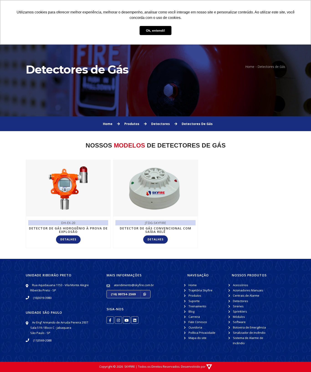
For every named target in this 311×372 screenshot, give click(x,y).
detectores (160, 124)
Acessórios (240, 285)
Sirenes (238, 306)
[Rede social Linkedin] (134, 320)
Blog (191, 311)
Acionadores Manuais (248, 290)
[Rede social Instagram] (118, 320)
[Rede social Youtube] (126, 320)
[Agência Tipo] (209, 366)
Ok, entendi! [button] (155, 30)
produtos (131, 124)
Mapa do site (197, 338)
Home (249, 66)
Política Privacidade (202, 333)
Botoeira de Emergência (249, 327)
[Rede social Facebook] (110, 320)
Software (239, 322)
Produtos (195, 295)
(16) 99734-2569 (124, 294)
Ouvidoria (195, 327)
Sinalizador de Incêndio (249, 333)
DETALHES (68, 239)
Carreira (194, 317)
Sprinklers (240, 311)
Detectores (240, 301)
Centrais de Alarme (246, 295)
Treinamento (197, 306)
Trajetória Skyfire (200, 290)
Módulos (239, 317)
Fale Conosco (198, 322)
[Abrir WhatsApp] (11, 360)
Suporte (194, 301)
